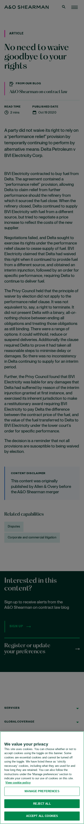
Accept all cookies (42, 816)
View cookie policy (18, 782)
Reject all (42, 803)
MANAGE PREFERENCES (42, 791)
